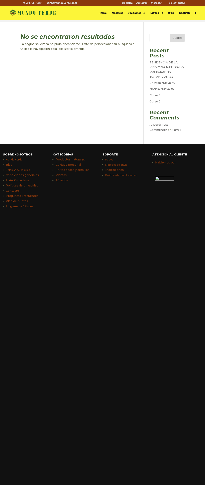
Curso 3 (155, 95)
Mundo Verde (14, 159)
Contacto (185, 13)
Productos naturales (70, 159)
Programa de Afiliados (19, 206)
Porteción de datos (17, 180)
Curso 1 (176, 129)
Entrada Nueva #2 (163, 83)
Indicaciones (114, 170)
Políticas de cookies (18, 169)
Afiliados (141, 3)
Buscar (177, 38)
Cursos (154, 13)
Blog (171, 13)
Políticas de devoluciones (120, 175)
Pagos (109, 159)
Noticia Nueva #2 (162, 89)
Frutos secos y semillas (72, 170)
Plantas (61, 175)
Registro (127, 3)
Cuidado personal (68, 164)
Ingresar (156, 3)
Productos (134, 13)
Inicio (103, 13)
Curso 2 (155, 101)
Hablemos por (165, 162)
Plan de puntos (17, 201)
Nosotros (117, 13)
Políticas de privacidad (22, 185)
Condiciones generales (22, 175)
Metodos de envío (116, 164)
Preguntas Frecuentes (22, 196)
